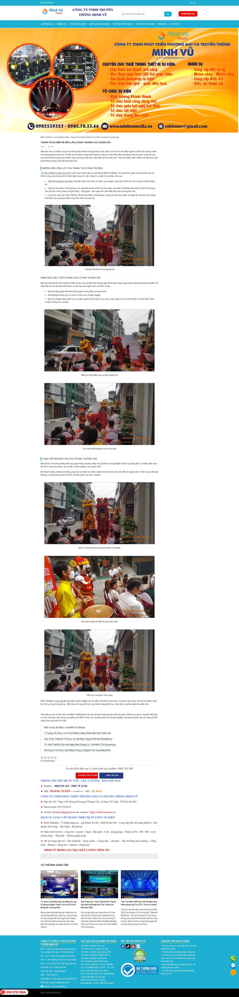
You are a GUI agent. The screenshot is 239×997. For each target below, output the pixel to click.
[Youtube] (133, 946)
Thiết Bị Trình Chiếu (122, 24)
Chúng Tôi (62, 24)
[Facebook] (123, 946)
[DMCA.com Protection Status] (139, 955)
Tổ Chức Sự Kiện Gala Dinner (94, 958)
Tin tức (175, 24)
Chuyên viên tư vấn (87, 775)
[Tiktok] (127, 946)
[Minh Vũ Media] (53, 11)
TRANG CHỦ (48, 24)
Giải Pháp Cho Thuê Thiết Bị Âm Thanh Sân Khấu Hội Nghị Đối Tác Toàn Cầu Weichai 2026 (98, 905)
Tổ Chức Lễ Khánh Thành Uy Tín (95, 955)
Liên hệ (192, 3)
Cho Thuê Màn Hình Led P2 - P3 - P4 (98, 967)
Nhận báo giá (188, 14)
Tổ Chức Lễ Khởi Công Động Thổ (96, 952)
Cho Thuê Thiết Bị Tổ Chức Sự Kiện (97, 964)
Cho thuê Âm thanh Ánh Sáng (94, 961)
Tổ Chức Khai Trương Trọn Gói (95, 949)
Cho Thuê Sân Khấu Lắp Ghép (94, 970)
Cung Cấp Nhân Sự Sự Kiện (93, 977)
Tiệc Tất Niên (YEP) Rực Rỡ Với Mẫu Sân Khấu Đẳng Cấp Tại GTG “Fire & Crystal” (139, 903)
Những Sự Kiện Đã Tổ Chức (93, 980)
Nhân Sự (162, 24)
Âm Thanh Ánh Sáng (99, 24)
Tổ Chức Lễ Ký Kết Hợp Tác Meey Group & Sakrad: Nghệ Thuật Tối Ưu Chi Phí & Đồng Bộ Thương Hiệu (58, 905)
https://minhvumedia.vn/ (103, 812)
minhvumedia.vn (59, 986)
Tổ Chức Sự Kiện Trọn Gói (93, 946)
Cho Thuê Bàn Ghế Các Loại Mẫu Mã (97, 973)
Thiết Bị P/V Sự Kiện (145, 24)
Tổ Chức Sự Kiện (78, 24)
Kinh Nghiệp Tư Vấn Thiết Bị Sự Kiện (97, 983)
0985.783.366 (112, 775)
